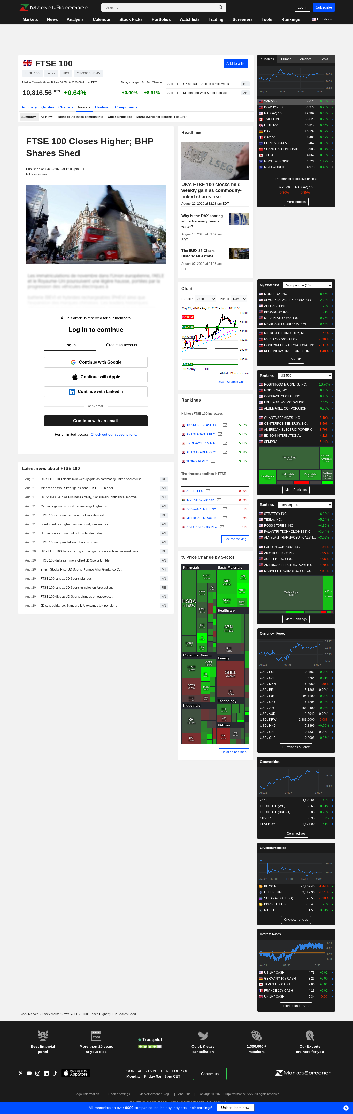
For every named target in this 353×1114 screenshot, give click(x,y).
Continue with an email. (96, 421)
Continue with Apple (100, 377)
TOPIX (268, 155)
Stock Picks (131, 19)
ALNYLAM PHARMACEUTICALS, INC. (290, 537)
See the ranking (235, 539)
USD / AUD (267, 714)
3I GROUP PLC (197, 461)
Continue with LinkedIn (100, 391)
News (52, 19)
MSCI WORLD (274, 167)
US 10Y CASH (274, 972)
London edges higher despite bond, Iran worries (74, 524)
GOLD (264, 800)
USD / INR (267, 696)
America (306, 59)
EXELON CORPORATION (282, 547)
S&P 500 (270, 101)
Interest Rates (270, 934)
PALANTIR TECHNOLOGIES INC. (287, 531)
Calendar (102, 19)
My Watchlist (269, 285)
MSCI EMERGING (276, 161)
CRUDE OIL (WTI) (272, 806)
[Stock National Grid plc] (221, 527)
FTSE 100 (271, 125)
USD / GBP (267, 732)
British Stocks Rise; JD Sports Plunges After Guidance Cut (81, 569)
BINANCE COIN (275, 904)
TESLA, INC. (273, 520)
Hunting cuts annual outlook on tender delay (72, 533)
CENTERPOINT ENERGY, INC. (286, 424)
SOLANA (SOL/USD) (278, 898)
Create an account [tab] (121, 345)
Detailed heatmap (234, 752)
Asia (325, 59)
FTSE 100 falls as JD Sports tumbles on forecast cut (77, 587)
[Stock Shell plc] (207, 491)
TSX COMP (272, 119)
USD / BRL (267, 690)
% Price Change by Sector (207, 557)
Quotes (47, 107)
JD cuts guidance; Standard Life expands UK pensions (79, 605)
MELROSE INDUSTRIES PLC (203, 518)
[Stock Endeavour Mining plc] (224, 443)
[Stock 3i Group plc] (212, 461)
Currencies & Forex (296, 747)
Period (224, 299)
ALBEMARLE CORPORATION (285, 408)
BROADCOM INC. (276, 312)
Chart (187, 288)
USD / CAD (268, 678)
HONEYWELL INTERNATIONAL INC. (290, 345)
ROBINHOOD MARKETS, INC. (285, 384)
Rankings (290, 19)
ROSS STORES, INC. (279, 525)
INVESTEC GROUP (200, 500)
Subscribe (324, 7)
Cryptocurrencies (273, 848)
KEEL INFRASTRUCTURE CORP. (288, 351)
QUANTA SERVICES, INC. (282, 418)
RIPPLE (269, 910)
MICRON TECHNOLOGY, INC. (285, 333)
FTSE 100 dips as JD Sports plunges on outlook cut (76, 596)
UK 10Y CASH (274, 996)
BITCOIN (270, 886)
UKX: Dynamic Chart (232, 382)
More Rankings (296, 490)
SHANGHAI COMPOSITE (282, 149)
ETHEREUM (273, 892)
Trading (216, 19)
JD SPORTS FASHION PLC (203, 425)
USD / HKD (268, 725)
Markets (30, 19)
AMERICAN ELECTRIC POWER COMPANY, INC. (290, 429)
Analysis (75, 19)
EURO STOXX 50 (276, 143)
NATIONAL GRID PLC (201, 527)
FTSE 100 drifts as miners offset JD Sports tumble (75, 560)
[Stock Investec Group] (218, 500)
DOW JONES (273, 107)
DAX (267, 131)
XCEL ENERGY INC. (278, 559)
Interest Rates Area (296, 1006)
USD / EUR (268, 672)
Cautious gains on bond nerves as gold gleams (74, 506)
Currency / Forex (272, 633)
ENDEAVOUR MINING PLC (203, 443)
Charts (64, 107)
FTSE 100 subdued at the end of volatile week (73, 515)
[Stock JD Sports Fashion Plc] (224, 425)
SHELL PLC (194, 491)
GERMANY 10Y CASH (280, 978)
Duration (187, 299)
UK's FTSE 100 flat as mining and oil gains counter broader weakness (89, 551)
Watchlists (190, 19)
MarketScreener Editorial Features (161, 117)
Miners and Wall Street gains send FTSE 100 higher (207, 93)
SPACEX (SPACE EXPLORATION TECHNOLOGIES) (290, 300)
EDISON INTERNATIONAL (282, 435)
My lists (296, 359)
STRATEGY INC (275, 514)
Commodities (270, 762)
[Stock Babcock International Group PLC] (224, 509)
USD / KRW (268, 720)
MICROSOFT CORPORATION (285, 324)
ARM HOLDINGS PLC (279, 553)
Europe (286, 59)
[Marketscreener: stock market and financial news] (53, 7)
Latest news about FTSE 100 (51, 468)
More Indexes (296, 202)
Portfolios (161, 19)
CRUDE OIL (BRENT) (275, 812)
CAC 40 (269, 137)
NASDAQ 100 (273, 113)
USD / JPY (267, 708)
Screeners (243, 19)
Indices (268, 59)
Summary (29, 107)
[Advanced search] (220, 7)
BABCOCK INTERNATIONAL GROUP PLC (203, 509)
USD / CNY (268, 702)
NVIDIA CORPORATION (281, 339)
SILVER (265, 818)
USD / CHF (267, 738)
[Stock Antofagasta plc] (219, 434)
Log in (302, 7)
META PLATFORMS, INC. (281, 318)
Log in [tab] (70, 345)
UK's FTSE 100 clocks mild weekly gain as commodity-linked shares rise (207, 84)
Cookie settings (119, 1094)
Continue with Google (100, 362)
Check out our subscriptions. (114, 434)
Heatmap (103, 107)
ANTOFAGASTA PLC (200, 434)
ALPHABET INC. (275, 306)
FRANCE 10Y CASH (278, 990)
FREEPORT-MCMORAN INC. (284, 402)
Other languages (120, 117)
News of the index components (80, 117)
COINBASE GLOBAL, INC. (282, 396)
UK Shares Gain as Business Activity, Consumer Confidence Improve (89, 497)
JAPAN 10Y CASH (277, 984)
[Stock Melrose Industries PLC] (224, 518)
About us (184, 1094)
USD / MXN (268, 684)
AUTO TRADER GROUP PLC (203, 452)
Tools (267, 19)
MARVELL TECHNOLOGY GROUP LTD (290, 571)
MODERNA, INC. (276, 294)
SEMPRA (270, 442)
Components (126, 107)
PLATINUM (267, 824)
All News (47, 117)
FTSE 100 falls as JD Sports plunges (66, 578)
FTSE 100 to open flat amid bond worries (69, 542)
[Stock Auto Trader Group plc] (224, 452)
